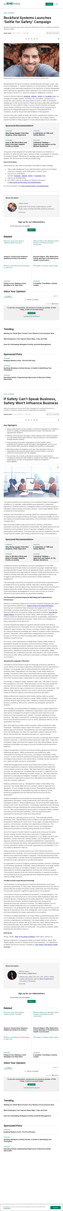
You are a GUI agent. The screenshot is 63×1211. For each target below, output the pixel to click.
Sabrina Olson (8, 414)
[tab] (8, 296)
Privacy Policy (6, 1208)
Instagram (27, 96)
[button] (5, 4)
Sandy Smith (7, 33)
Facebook (48, 96)
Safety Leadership (9, 13)
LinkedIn (34, 96)
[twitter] (31, 39)
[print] (58, 39)
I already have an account (32, 316)
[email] (37, 39)
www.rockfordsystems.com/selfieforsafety (35, 186)
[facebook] (26, 39)
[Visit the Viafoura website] (55, 303)
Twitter (39, 96)
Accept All (55, 1207)
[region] (31, 300)
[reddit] (34, 39)
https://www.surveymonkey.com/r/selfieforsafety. (25, 182)
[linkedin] (29, 39)
